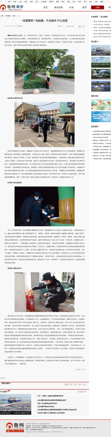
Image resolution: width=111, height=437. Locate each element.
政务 (26, 1)
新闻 (15, 1)
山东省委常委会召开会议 (45, 406)
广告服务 (40, 424)
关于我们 (28, 424)
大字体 (83, 26)
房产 (37, 1)
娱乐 (74, 1)
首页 (9, 1)
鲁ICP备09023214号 (89, 428)
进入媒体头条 (82, 391)
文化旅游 (43, 1)
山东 (20, 1)
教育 (84, 7)
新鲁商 (51, 1)
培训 (68, 1)
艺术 (85, 1)
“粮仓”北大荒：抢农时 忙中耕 (100, 64)
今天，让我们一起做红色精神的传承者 (50, 396)
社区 (84, 384)
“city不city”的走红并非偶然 (100, 137)
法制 (96, 1)
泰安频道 (8, 16)
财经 (31, 1)
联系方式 (34, 424)
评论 (90, 1)
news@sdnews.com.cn (55, 426)
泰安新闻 (58, 7)
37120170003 (36, 428)
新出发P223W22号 (57, 428)
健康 (57, 1)
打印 (62, 26)
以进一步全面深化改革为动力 (47, 403)
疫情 (80, 384)
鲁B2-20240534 (74, 428)
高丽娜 (66, 384)
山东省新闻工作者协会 (36, 429)
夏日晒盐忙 (101, 88)
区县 (71, 7)
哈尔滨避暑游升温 (101, 76)
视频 (101, 1)
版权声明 (46, 424)
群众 (75, 384)
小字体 (79, 26)
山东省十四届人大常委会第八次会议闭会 (51, 413)
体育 (79, 1)
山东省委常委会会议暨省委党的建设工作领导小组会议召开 (57, 409)
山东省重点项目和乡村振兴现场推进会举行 (51, 400)
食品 (63, 1)
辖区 (71, 384)
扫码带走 (71, 26)
